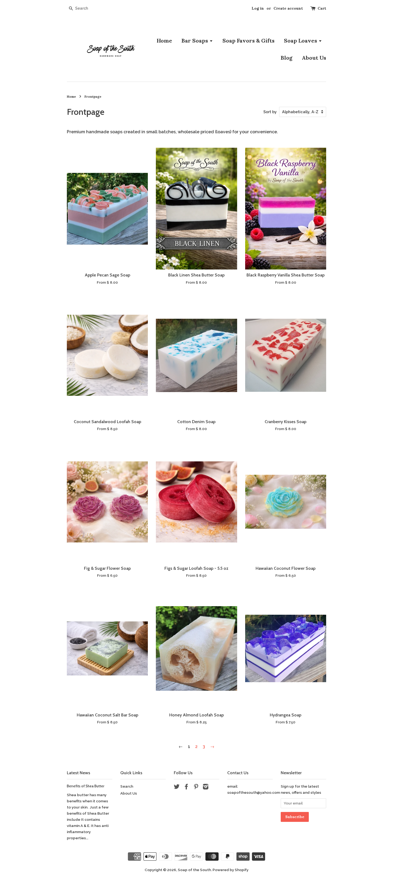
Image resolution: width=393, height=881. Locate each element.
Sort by (270, 111)
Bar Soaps (195, 40)
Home (164, 40)
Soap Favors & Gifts (248, 40)
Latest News (78, 772)
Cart (322, 8)
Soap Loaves (301, 40)
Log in (258, 8)
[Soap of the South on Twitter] (177, 787)
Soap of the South (194, 870)
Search (126, 786)
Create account (288, 8)
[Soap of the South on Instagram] (206, 787)
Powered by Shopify (230, 870)
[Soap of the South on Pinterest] (196, 787)
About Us (314, 57)
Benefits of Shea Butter (85, 786)
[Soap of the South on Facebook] (186, 787)
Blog (286, 57)
